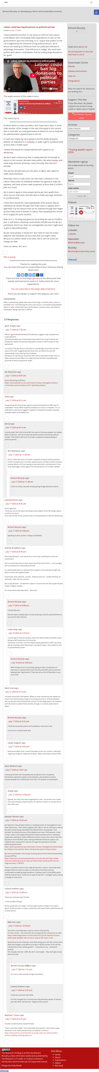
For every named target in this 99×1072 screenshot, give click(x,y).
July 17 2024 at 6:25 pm (16, 1019)
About (58, 1057)
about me (83, 46)
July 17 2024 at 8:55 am (16, 551)
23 (33, 314)
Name (71, 180)
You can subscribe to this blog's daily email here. (33, 289)
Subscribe (81, 196)
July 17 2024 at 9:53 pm (19, 746)
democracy (8, 152)
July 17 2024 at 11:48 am (22, 481)
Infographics (74, 81)
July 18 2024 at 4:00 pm (22, 662)
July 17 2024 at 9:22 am (19, 721)
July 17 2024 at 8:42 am (16, 503)
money (55, 160)
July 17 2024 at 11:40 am (19, 454)
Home (6, 2)
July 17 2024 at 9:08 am (19, 605)
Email (71, 173)
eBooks (71, 66)
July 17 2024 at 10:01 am (16, 770)
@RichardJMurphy (76, 242)
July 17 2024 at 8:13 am (16, 427)
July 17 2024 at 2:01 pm (22, 990)
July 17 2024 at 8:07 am (16, 375)
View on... (72, 76)
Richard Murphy (17, 478)
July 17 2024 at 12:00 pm (19, 794)
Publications (60, 1060)
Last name (73, 188)
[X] (38, 275)
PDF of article (10, 257)
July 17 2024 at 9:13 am (16, 691)
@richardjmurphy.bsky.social (81, 251)
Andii (7, 396)
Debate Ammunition (77, 71)
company (31, 142)
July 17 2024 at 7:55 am (16, 329)
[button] (96, 12)
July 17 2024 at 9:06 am (19, 530)
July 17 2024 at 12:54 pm (19, 925)
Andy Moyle (16, 1065)
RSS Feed (59, 1065)
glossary (36, 278)
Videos (58, 1063)
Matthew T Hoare (12, 1015)
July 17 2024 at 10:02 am (16, 820)
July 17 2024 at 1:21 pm (22, 969)
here (12, 305)
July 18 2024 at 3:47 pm (19, 633)
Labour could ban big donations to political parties (29, 27)
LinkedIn (72, 234)
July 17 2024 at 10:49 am (16, 892)
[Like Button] (5, 252)
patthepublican (11, 500)
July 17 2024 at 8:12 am (16, 400)
